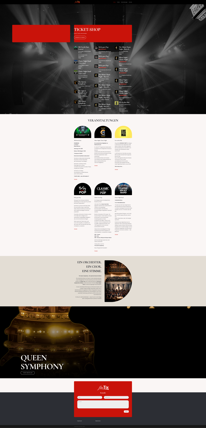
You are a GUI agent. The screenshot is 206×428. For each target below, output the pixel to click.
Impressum (79, 420)
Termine (75, 179)
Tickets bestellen (27, 372)
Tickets (79, 57)
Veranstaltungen (80, 37)
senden (126, 411)
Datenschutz (97, 420)
